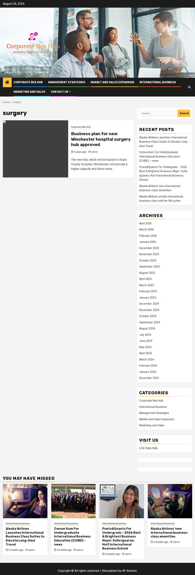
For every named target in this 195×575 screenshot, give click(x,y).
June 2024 (145, 341)
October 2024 (147, 316)
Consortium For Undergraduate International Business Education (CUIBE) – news (159, 156)
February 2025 (148, 291)
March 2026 (146, 229)
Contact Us (59, 91)
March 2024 (146, 359)
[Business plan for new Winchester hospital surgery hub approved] (35, 148)
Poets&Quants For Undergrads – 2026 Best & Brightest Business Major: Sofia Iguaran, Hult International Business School (121, 538)
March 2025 (146, 285)
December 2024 (149, 303)
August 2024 (147, 328)
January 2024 (147, 372)
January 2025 (147, 297)
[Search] (189, 87)
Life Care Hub (148, 448)
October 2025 (147, 260)
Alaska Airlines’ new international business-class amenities (170, 532)
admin (94, 152)
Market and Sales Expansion (112, 82)
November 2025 (149, 254)
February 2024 (148, 365)
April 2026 (145, 223)
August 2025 (147, 273)
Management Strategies (66, 82)
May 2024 (145, 347)
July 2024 (145, 334)
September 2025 (149, 266)
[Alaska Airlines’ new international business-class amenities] (170, 501)
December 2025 (149, 248)
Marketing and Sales (29, 91)
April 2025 (145, 279)
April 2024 (145, 353)
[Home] (7, 82)
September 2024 (149, 322)
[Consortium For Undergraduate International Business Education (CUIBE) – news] (73, 501)
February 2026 (148, 235)
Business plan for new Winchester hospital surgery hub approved (100, 139)
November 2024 (149, 310)
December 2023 (149, 378)
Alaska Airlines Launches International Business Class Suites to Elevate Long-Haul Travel (163, 142)
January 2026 (147, 242)
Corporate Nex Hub (28, 82)
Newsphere (109, 571)
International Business (158, 82)
